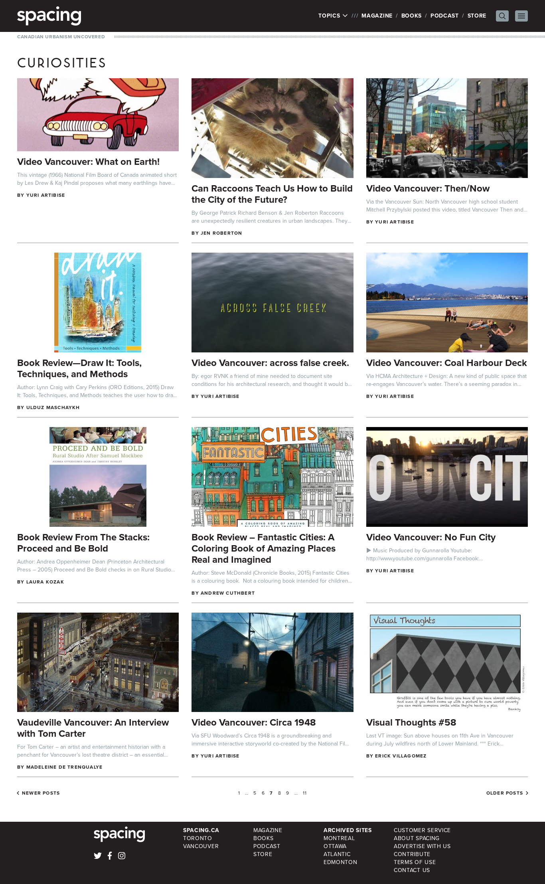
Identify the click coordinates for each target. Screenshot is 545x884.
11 (305, 793)
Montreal (339, 838)
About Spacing (417, 838)
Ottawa (335, 846)
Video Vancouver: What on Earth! (88, 161)
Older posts (504, 793)
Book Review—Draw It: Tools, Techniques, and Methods (79, 368)
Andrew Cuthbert (228, 593)
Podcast (444, 16)
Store (477, 16)
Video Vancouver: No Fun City (431, 537)
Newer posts (41, 793)
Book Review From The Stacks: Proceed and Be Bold (83, 543)
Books (411, 16)
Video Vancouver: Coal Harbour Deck (446, 363)
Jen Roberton (221, 233)
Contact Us (412, 870)
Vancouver (201, 846)
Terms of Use (415, 862)
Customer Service (422, 830)
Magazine (377, 16)
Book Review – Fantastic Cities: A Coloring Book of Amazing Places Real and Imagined (264, 548)
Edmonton (340, 862)
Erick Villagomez (401, 755)
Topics (330, 16)
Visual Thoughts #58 (411, 722)
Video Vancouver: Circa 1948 (254, 722)
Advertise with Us (422, 846)
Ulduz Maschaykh (53, 407)
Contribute (412, 854)
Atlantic (337, 854)
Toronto (197, 838)
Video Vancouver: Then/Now (428, 188)
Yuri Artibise (45, 195)
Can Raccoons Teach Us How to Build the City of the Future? (272, 194)
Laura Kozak (45, 581)
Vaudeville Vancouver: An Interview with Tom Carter (93, 728)
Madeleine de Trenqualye (64, 767)
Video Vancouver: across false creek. (270, 363)
